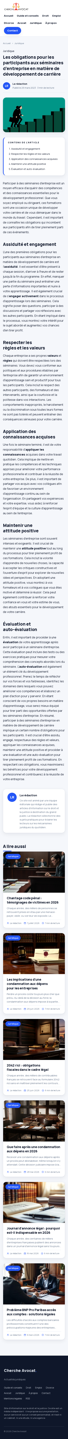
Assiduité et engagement (25, 148)
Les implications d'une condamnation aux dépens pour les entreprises (27, 983)
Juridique (36, 23)
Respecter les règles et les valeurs (30, 153)
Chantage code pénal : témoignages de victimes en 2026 (33, 900)
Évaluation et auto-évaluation (28, 169)
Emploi (56, 15)
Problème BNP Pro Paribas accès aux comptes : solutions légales (31, 1312)
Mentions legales (13, 1398)
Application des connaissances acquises (34, 159)
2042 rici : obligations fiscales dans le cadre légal (28, 1067)
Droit (45, 15)
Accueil (8, 15)
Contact (12, 30)
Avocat (21, 23)
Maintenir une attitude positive (28, 163)
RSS (28, 1398)
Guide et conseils (28, 15)
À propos (51, 23)
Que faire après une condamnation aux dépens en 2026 (33, 1149)
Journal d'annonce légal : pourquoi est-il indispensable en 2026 (33, 1230)
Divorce (9, 23)
